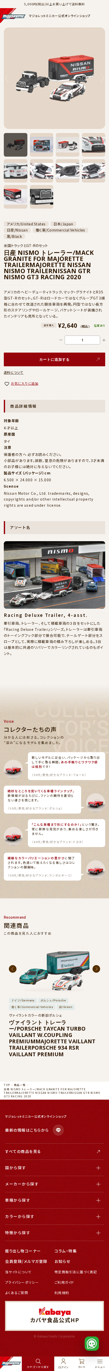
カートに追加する (54, 359)
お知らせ (62, 1261)
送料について (14, 372)
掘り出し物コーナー (23, 1250)
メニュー (100, 1367)
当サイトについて (18, 1271)
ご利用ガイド (64, 1282)
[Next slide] (102, 78)
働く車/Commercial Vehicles (60, 230)
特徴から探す (17, 1232)
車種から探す (17, 1200)
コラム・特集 (66, 1250)
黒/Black (14, 236)
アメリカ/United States (26, 223)
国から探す (15, 1167)
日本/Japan (63, 223)
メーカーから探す (22, 1183)
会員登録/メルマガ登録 (26, 1261)
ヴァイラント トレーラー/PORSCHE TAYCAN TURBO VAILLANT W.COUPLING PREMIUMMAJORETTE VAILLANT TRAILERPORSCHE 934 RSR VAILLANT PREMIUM (52, 1038)
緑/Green (65, 1007)
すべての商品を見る (23, 1151)
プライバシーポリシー (22, 1282)
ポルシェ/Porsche (53, 1000)
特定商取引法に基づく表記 (76, 1271)
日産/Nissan (17, 230)
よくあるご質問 (16, 1292)
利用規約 (62, 1292)
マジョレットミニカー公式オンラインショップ (59, 16)
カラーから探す (19, 1216)
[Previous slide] (6, 78)
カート (82, 1367)
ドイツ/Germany (22, 1000)
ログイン (63, 1367)
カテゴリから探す (38, 1367)
